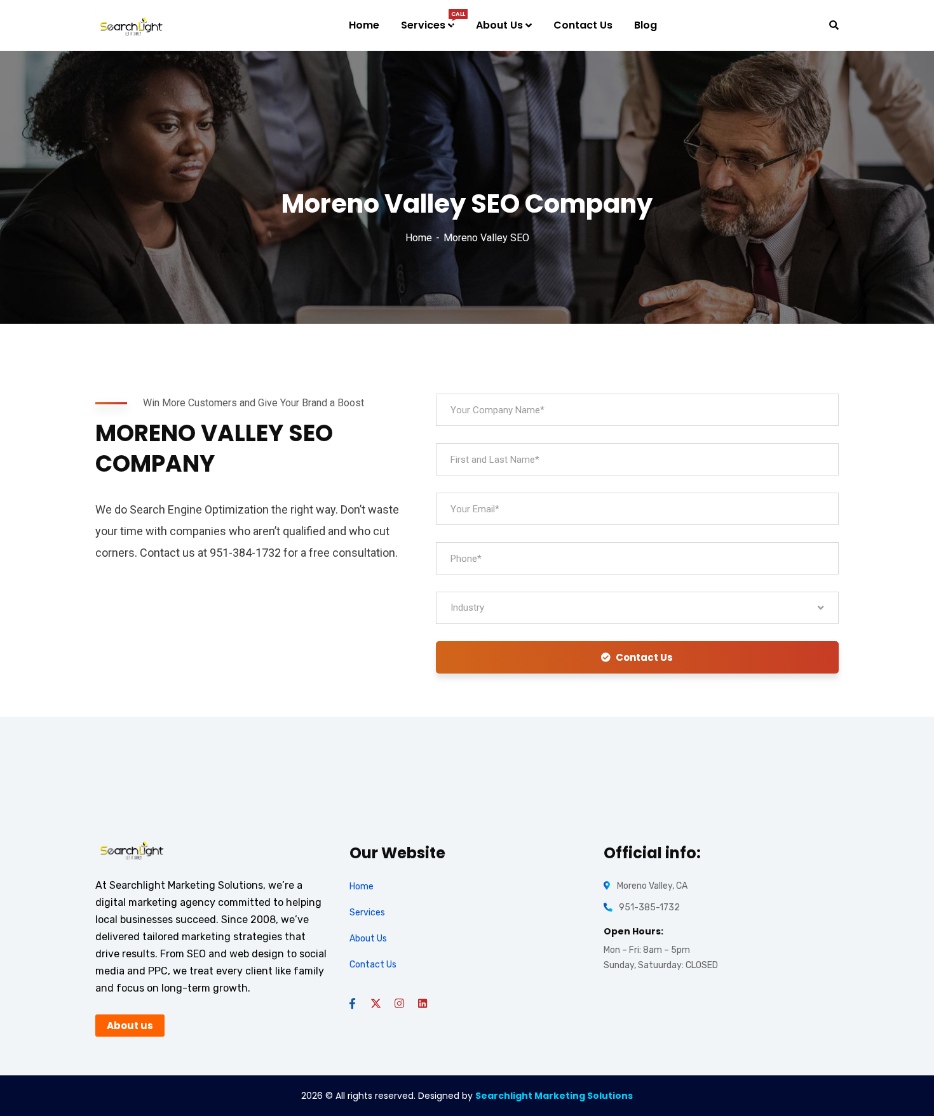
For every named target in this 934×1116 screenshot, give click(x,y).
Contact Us (644, 657)
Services (367, 912)
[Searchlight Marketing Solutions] (131, 25)
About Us (368, 938)
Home (418, 238)
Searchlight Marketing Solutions (554, 1095)
